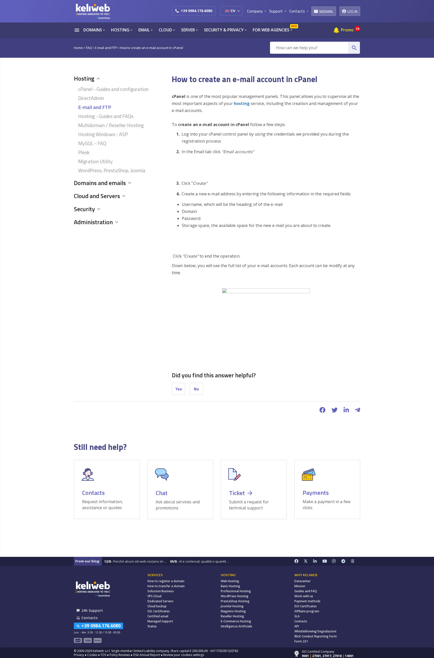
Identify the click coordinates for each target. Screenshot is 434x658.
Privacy (79, 655)
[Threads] (355, 561)
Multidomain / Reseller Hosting (111, 125)
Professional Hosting (236, 591)
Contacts (300, 621)
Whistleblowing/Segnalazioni (315, 631)
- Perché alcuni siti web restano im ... (135, 561)
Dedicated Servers (160, 601)
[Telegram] (346, 561)
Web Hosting (230, 581)
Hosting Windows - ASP (103, 134)
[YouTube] (327, 561)
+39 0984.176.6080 (196, 10)
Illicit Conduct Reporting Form (315, 636)
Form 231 (301, 641)
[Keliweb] (93, 588)
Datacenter (302, 581)
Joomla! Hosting (232, 606)
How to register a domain (165, 581)
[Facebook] (299, 561)
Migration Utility (95, 161)
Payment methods (307, 601)
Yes (179, 389)
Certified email (157, 616)
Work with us (303, 596)
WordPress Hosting (234, 596)
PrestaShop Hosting (235, 601)
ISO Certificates (305, 606)
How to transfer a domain (166, 586)
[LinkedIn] (318, 561)
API (296, 626)
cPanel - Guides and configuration (113, 89)
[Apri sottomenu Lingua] (238, 11)
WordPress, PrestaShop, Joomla (111, 170)
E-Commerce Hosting (236, 621)
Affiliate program (306, 611)
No (196, 389)
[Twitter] (308, 561)
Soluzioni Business (160, 591)
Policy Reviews (120, 655)
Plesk (83, 152)
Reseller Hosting (232, 616)
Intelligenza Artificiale (236, 626)
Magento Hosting (233, 611)
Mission (299, 586)
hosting (242, 103)
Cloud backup (157, 606)
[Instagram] (337, 561)
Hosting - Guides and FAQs (105, 116)
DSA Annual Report (146, 655)
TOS (103, 655)
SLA (297, 616)
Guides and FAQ (305, 591)
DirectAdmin (91, 98)
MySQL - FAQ (92, 143)
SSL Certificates (158, 611)
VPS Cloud (154, 596)
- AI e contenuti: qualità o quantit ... (199, 561)
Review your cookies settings (183, 655)
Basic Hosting (230, 586)
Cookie (92, 655)
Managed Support (160, 621)
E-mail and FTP (94, 107)
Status (152, 626)
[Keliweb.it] (93, 11)
